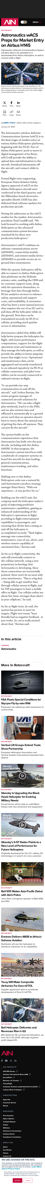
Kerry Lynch (9, 122)
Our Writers (7, 1150)
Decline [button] (28, 1180)
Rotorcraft (6, 30)
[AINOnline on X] (11, 1061)
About (5, 1147)
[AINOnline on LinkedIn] (15, 1061)
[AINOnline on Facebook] (2, 1061)
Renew (5, 1106)
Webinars (6, 1128)
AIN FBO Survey (9, 1071)
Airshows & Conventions (12, 1131)
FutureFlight (7, 1084)
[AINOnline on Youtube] (6, 1061)
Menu (36, 22)
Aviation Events (9, 1134)
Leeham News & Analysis (12, 1090)
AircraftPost (7, 1077)
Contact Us (7, 1156)
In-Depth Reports (9, 1122)
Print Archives (8, 1116)
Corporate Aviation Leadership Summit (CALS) (20, 1087)
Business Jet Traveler (11, 1081)
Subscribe (6, 1100)
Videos (5, 1125)
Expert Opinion (8, 1119)
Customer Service (9, 1103)
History (5, 1153)
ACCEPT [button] (17, 1180)
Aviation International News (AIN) (15, 1074)
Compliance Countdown (12, 1137)
